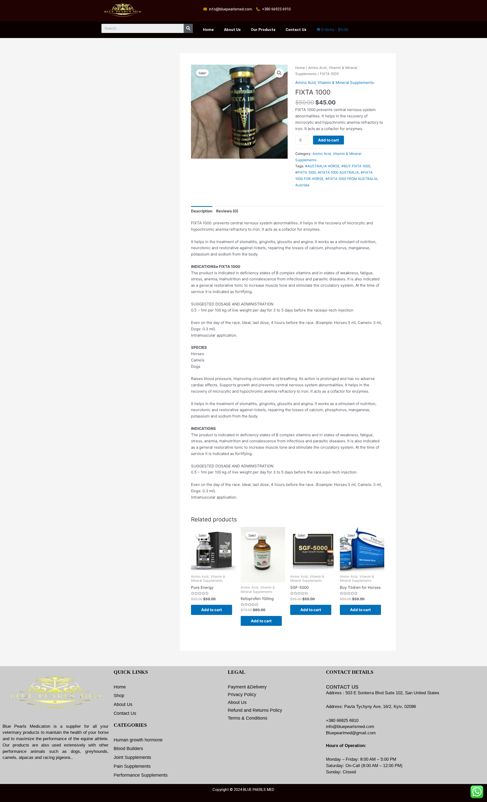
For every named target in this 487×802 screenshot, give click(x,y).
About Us (232, 29)
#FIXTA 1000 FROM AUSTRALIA (351, 179)
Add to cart (328, 140)
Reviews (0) (227, 211)
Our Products (263, 29)
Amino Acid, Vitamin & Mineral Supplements (334, 82)
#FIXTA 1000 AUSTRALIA (338, 172)
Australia (302, 185)
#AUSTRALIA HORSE (322, 166)
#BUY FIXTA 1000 (355, 166)
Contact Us (296, 29)
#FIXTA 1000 (305, 172)
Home (208, 29)
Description (201, 211)
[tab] (201, 211)
